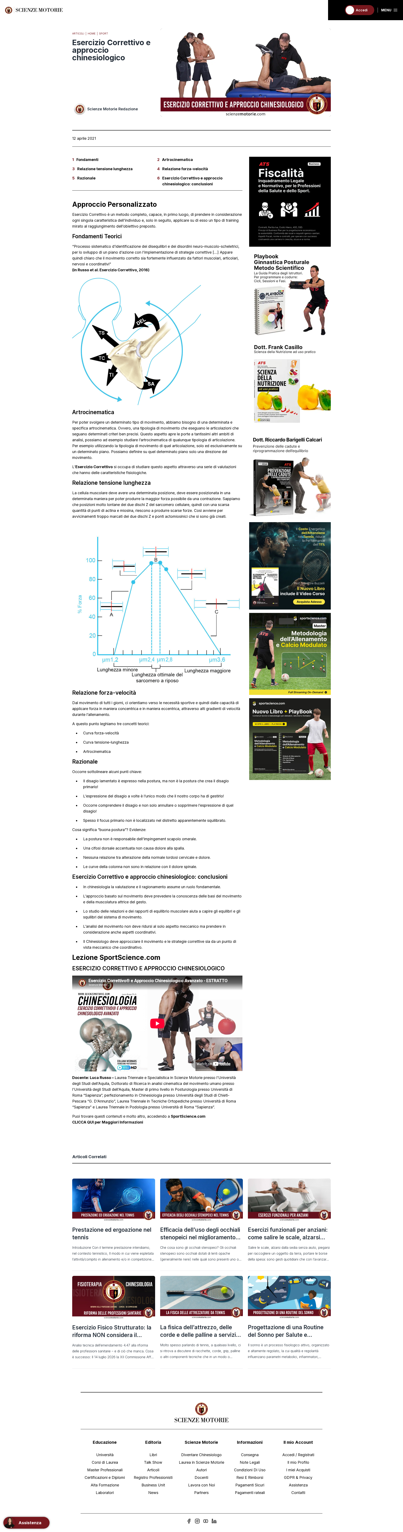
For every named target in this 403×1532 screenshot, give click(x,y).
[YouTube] (205, 1521)
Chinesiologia (150, 1095)
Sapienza (82, 1107)
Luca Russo (100, 1077)
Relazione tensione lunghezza (105, 169)
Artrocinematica (177, 159)
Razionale (86, 178)
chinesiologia (98, 887)
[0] (337, 10)
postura (153, 781)
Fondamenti (87, 159)
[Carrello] (337, 10)
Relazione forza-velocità (185, 169)
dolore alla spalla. (170, 848)
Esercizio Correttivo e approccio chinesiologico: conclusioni (192, 181)
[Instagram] (197, 1521)
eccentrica (170, 708)
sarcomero (165, 504)
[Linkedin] (214, 1521)
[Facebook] (188, 1521)
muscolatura (106, 902)
